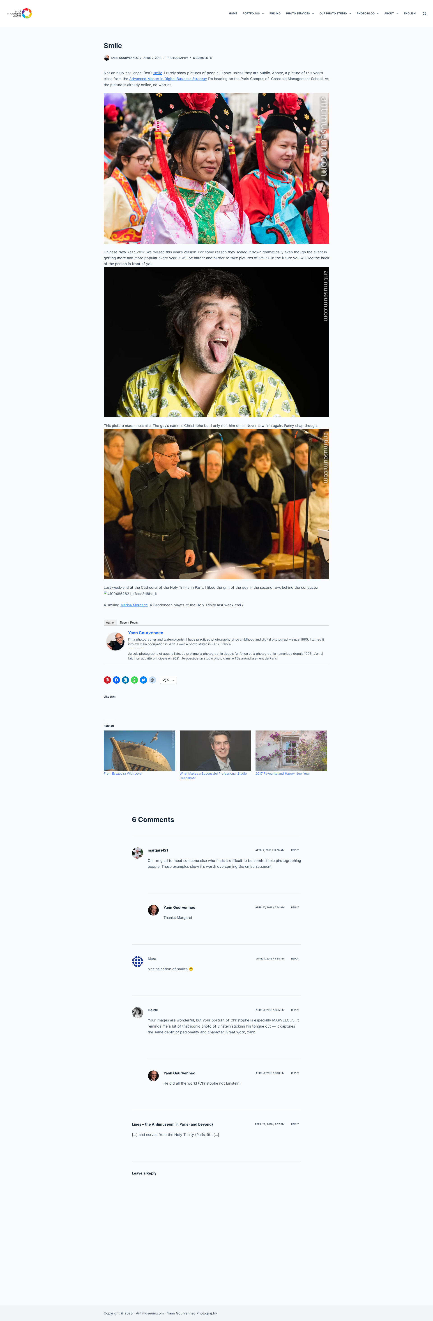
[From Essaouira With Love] (139, 750)
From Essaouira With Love (123, 773)
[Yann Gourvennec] (115, 641)
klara (152, 958)
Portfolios (251, 13)
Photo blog (366, 13)
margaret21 (158, 850)
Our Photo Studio (333, 13)
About (389, 13)
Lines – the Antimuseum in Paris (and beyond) (172, 1124)
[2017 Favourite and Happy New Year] (291, 750)
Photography (177, 58)
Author (110, 622)
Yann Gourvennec (145, 632)
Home (233, 13)
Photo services (298, 13)
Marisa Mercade (134, 605)
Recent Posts (129, 622)
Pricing (275, 13)
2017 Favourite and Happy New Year (283, 773)
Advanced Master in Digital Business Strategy (168, 78)
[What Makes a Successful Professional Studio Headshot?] (215, 750)
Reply (295, 850)
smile (157, 73)
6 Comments (202, 58)
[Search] (424, 13)
